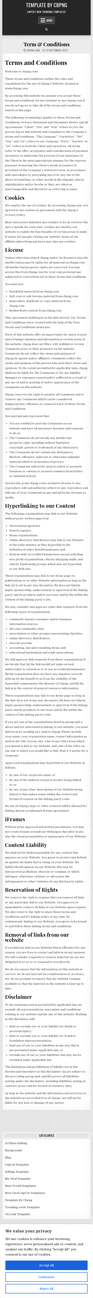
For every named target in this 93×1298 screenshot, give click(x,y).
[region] (46, 1261)
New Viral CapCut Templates (25, 1193)
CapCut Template (17, 1164)
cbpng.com (33, 50)
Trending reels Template (22, 1207)
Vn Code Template (17, 1214)
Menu (49, 20)
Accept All (46, 1265)
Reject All (46, 1288)
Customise (46, 1277)
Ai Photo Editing (16, 1143)
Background (13, 1150)
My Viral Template (18, 1178)
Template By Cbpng (46, 5)
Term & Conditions (47, 44)
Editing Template (17, 1171)
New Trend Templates (20, 1185)
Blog (8, 1157)
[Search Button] (46, 29)
